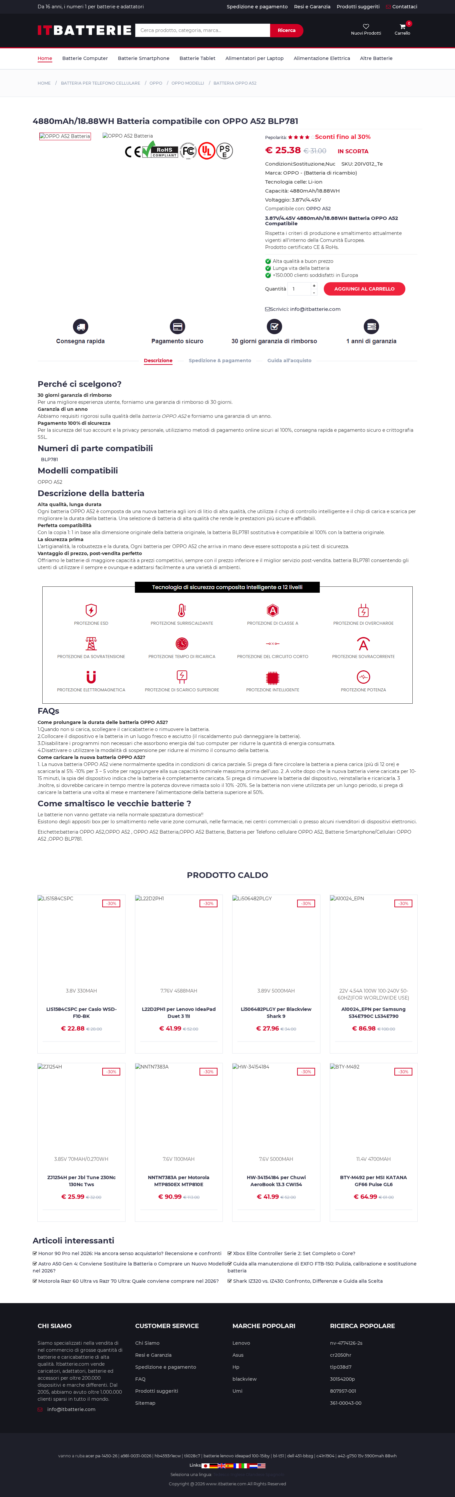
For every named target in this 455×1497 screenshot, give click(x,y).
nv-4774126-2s (346, 1343)
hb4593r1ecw (168, 1455)
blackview (244, 1379)
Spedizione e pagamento (257, 7)
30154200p (342, 1379)
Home (45, 58)
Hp (235, 1367)
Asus (237, 1355)
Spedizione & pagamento (220, 361)
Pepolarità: (276, 137)
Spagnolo (274, 1474)
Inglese (237, 1474)
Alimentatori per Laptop (255, 58)
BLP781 (49, 459)
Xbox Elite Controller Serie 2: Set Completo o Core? (294, 1253)
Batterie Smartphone (144, 58)
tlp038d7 (340, 1367)
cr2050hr (340, 1355)
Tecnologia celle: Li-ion (293, 182)
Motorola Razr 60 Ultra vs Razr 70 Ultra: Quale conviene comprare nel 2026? (128, 1281)
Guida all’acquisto (289, 361)
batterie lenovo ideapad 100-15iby (237, 1455)
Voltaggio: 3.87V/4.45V (293, 200)
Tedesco (221, 1474)
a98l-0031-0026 (136, 1455)
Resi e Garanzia (312, 7)
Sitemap (145, 1403)
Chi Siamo (147, 1343)
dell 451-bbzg (300, 1455)
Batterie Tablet (198, 58)
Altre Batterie (376, 58)
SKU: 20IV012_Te (362, 164)
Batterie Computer (85, 58)
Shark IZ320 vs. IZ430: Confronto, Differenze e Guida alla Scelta (308, 1281)
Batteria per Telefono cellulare (100, 83)
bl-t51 (278, 1455)
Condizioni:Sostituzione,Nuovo (300, 164)
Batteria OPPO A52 (235, 83)
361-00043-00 (345, 1403)
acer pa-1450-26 (101, 1455)
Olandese (255, 1474)
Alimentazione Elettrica (322, 58)
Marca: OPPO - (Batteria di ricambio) (311, 173)
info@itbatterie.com (71, 1409)
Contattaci (404, 7)
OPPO (156, 83)
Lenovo (241, 1343)
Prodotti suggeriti (358, 7)
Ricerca (287, 30)
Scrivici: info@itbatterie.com (305, 309)
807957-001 (343, 1391)
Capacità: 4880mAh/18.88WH (302, 191)
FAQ (140, 1379)
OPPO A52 (318, 209)
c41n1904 (325, 1455)
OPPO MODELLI (188, 83)
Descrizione (158, 361)
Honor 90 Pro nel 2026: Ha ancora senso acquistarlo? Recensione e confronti (130, 1253)
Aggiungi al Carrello (364, 289)
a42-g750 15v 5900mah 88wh (367, 1455)
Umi (237, 1391)
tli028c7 (192, 1455)
